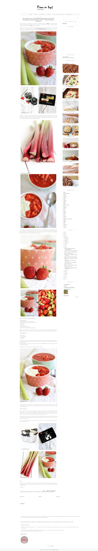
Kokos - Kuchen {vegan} (70, 111)
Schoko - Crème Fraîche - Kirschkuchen (70, 262)
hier (31, 25)
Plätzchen (64, 216)
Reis (41, 491)
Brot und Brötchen (66, 193)
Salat (64, 217)
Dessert (64, 195)
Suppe (64, 222)
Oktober (66, 240)
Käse (64, 209)
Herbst (64, 206)
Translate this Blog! (66, 56)
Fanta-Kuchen (70, 174)
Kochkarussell (66, 295)
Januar (66, 274)
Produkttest (38, 491)
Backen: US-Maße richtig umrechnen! (68, 57)
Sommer (44, 491)
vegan (64, 225)
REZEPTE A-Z (42, 14)
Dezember (66, 237)
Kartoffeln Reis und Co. (30, 491)
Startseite (40, 496)
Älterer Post (58, 496)
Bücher (49, 14)
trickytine (65, 285)
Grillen (64, 203)
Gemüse (64, 201)
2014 (64, 276)
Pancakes (64, 213)
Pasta (64, 214)
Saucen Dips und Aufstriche (67, 218)
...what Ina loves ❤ (67, 289)
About (35, 14)
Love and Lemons (67, 284)
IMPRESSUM (68, 14)
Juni (65, 245)
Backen (64, 192)
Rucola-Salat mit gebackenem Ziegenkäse (70, 256)
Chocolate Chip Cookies (68, 266)
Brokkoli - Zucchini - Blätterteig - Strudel (70, 265)
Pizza (64, 215)
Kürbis (64, 210)
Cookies (64, 194)
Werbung (53, 491)
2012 (64, 278)
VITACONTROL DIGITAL (41, 28)
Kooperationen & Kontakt (58, 14)
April (65, 270)
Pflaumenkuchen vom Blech (71, 73)
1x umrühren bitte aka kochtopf (69, 287)
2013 (64, 277)
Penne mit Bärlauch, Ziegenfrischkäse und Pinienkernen (70, 268)
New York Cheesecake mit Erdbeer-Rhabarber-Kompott (69, 249)
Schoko (64, 220)
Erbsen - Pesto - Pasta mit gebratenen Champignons (70, 261)
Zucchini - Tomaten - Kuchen (68, 253)
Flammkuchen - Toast (70, 136)
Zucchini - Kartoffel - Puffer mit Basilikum (71, 250)
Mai (65, 247)
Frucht (24, 491)
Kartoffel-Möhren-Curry (68, 263)
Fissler (48, 23)
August (66, 243)
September (66, 241)
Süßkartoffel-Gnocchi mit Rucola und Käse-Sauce (71, 258)
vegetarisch (48, 491)
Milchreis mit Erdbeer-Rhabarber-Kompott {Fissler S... (70, 255)
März (65, 271)
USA (64, 223)
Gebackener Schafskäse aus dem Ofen (70, 99)
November (66, 238)
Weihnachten (65, 224)
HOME (30, 14)
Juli (65, 244)
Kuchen (64, 208)
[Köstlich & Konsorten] (24, 543)
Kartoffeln (65, 207)
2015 (64, 236)
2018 (64, 232)
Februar (66, 273)
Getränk (64, 202)
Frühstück (65, 200)
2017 (64, 233)
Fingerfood (65, 196)
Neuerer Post (22, 496)
